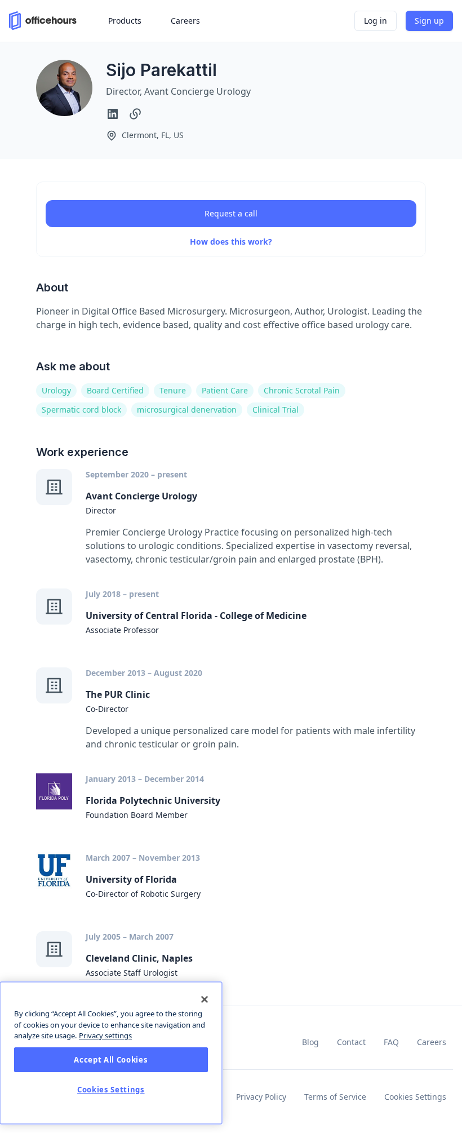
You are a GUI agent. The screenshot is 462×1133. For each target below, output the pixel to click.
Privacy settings (105, 1035)
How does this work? (231, 241)
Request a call (231, 213)
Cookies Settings (415, 1096)
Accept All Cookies (111, 1060)
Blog (310, 1042)
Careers (431, 1042)
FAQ (391, 1042)
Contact (351, 1042)
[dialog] (111, 1053)
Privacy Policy (261, 1096)
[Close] (204, 999)
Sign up (429, 20)
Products (124, 20)
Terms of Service (335, 1096)
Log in (375, 20)
